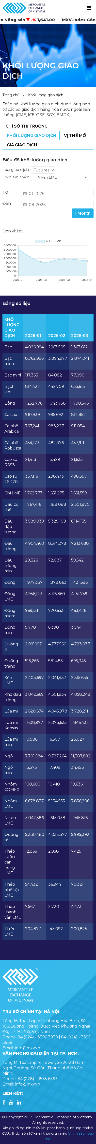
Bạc (8, 347)
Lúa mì (11, 711)
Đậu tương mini (10, 565)
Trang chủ (10, 95)
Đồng (10, 582)
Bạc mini (12, 375)
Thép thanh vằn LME (12, 912)
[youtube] (11, 1103)
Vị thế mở (75, 135)
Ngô (8, 756)
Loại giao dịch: (16, 169)
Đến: (7, 203)
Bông (9, 403)
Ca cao (10, 414)
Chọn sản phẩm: (16, 177)
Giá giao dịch (22, 145)
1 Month (83, 213)
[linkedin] (19, 1103)
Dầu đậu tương (10, 526)
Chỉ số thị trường (27, 126)
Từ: (5, 192)
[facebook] (3, 1103)
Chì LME (12, 493)
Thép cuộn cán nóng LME (9, 862)
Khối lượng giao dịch (45, 95)
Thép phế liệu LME (12, 890)
